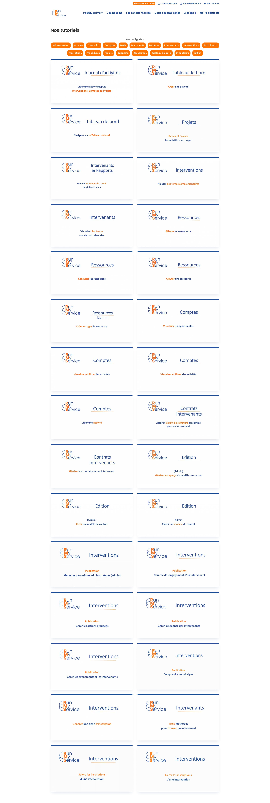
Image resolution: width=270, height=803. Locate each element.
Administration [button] (60, 45)
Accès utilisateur (169, 4)
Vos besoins (114, 13)
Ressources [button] (140, 53)
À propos (190, 13)
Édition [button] (197, 53)
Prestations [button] (75, 53)
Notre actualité (209, 13)
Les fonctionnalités (138, 13)
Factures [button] (154, 45)
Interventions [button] (191, 45)
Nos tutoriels (212, 4)
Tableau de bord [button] (161, 53)
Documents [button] (137, 45)
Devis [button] (123, 45)
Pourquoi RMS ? (93, 13)
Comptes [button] (110, 45)
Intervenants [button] (171, 45)
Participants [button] (211, 45)
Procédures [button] (93, 53)
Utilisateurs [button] (182, 53)
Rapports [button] (123, 53)
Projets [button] (109, 53)
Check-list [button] (94, 45)
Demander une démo (144, 3)
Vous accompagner (167, 13)
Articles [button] (78, 45)
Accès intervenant (191, 4)
